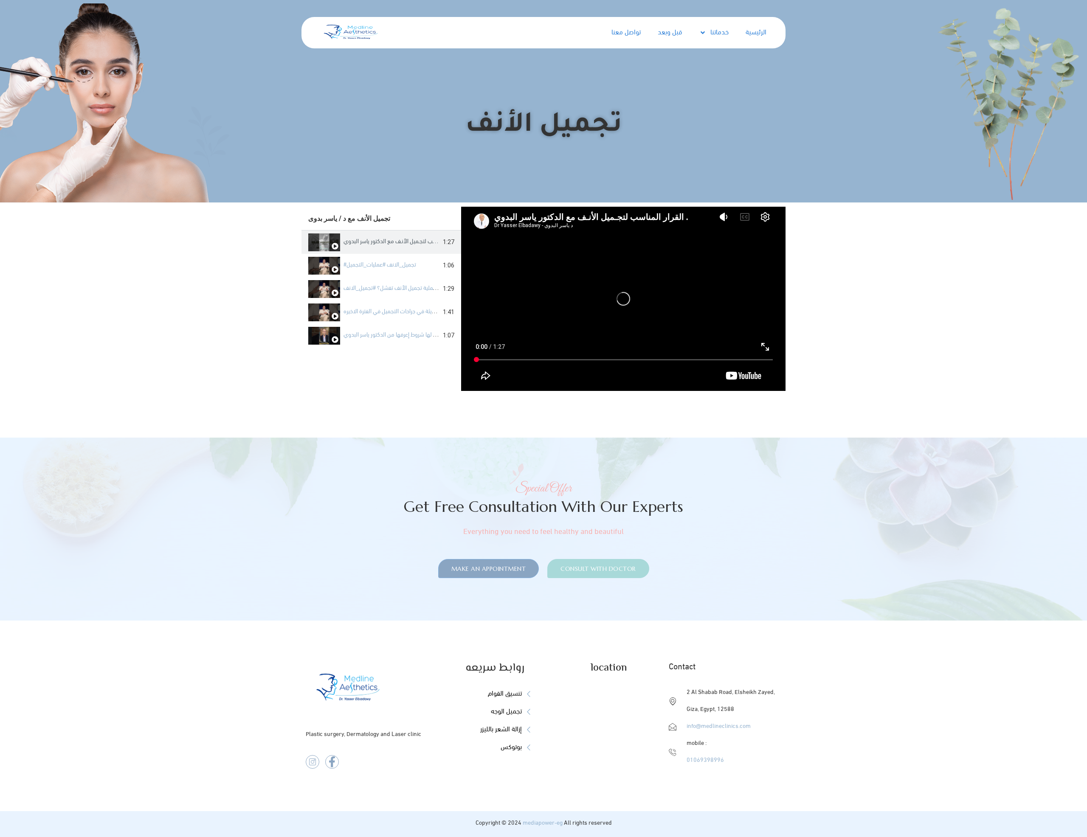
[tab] (381, 242)
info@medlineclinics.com (719, 726)
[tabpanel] (623, 299)
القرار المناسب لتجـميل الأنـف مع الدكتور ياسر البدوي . (402, 242)
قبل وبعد (670, 32)
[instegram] (312, 762)
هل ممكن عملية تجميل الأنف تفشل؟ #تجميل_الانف (402, 288)
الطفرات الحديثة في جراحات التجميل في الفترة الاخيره (402, 312)
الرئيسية (756, 32)
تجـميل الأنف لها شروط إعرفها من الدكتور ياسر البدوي (403, 335)
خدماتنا (719, 32)
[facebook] (332, 762)
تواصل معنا (626, 32)
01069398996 (705, 760)
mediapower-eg (543, 823)
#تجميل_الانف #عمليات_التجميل (380, 265)
